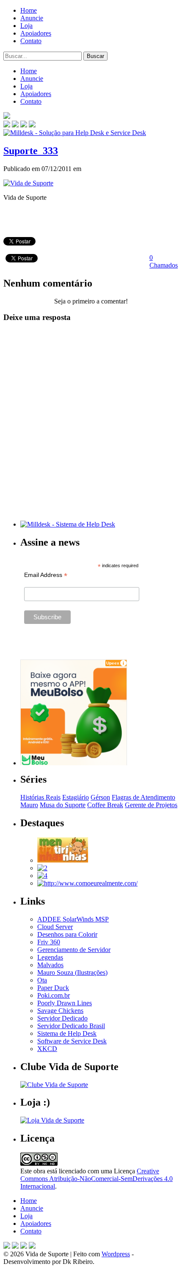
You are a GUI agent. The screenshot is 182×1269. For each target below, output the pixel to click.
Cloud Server (55, 926)
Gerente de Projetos (151, 804)
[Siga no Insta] (6, 125)
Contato (30, 40)
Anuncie (31, 18)
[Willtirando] (42, 868)
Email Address (45, 575)
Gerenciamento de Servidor (73, 949)
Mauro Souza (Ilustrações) (72, 972)
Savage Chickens (60, 1010)
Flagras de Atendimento (143, 797)
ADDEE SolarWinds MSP (73, 919)
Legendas (50, 957)
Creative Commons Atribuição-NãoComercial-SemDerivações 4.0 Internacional (96, 1178)
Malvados (50, 964)
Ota (42, 980)
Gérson (100, 797)
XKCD (47, 1048)
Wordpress (116, 1254)
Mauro (29, 804)
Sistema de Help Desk (67, 1033)
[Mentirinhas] (62, 860)
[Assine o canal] (32, 125)
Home (28, 10)
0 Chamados (163, 261)
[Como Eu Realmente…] (87, 883)
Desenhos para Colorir (67, 934)
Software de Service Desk (72, 1041)
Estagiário (75, 797)
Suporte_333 (30, 150)
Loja (26, 25)
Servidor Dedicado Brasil (71, 1025)
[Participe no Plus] (23, 1246)
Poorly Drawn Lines (64, 1003)
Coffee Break (105, 804)
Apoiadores (35, 33)
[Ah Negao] (42, 875)
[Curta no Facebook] (15, 125)
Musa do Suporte (62, 804)
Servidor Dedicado (62, 1018)
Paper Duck (53, 987)
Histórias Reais (40, 797)
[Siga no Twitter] (23, 125)
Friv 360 (48, 942)
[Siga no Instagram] (32, 1246)
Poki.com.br (53, 995)
